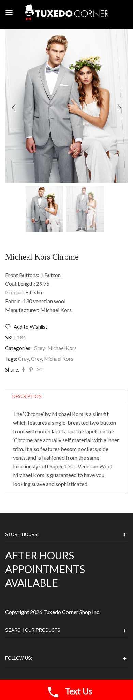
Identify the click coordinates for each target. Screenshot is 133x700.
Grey (39, 348)
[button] (13, 107)
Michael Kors (62, 348)
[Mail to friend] (38, 370)
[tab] (27, 396)
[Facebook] (23, 370)
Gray (23, 358)
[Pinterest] (31, 370)
